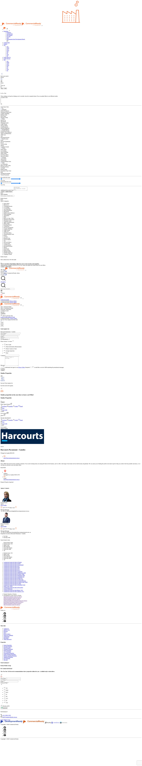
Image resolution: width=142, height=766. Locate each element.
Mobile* (3, 337)
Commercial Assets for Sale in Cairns (12, 583)
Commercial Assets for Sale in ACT (12, 570)
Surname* (3, 334)
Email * (2, 681)
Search (2, 540)
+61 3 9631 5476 (6, 715)
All (2, 108)
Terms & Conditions (8, 635)
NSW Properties (7, 650)
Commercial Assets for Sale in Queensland (13, 565)
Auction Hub (10, 34)
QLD (8, 50)
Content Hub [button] (7, 42)
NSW (8, 48)
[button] (5, 45)
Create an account (5, 299)
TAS (8, 54)
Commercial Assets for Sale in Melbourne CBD (15, 573)
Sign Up (9, 57)
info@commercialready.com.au (9, 717)
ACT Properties (7, 651)
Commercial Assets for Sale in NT (12, 569)
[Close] (2, 323)
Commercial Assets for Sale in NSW (12, 563)
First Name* (3, 333)
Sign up (8, 58)
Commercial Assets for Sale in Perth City (13, 578)
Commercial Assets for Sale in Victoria (13, 562)
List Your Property (8, 646)
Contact (5, 44)
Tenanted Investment (5, 173)
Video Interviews (8, 639)
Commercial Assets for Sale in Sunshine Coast (14, 585)
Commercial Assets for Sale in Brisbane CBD (14, 575)
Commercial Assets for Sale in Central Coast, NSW (16, 582)
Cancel (2, 191)
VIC (8, 46)
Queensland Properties (9, 653)
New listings (9, 35)
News (5, 632)
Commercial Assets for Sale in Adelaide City (14, 577)
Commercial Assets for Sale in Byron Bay (13, 587)
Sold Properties (7, 647)
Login (5, 57)
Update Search (9, 191)
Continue (3, 313)
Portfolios (9, 32)
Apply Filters (8, 266)
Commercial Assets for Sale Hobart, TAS (13, 590)
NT (7, 56)
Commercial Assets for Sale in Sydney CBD (14, 574)
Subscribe (5, 708)
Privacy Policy (13, 301)
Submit (2, 370)
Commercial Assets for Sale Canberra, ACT (14, 591)
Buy (2, 88)
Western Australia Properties (10, 655)
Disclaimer (6, 638)
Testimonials (6, 636)
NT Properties (7, 658)
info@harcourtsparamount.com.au (11, 458)
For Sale (8, 36)
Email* (2, 336)
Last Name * (4, 679)
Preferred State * (4, 682)
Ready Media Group (5, 719)
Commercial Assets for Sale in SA (11, 566)
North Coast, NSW (8, 586)
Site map (6, 659)
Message (3, 365)
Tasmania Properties (8, 657)
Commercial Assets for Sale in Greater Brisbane (15, 581)
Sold (8, 38)
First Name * (4, 678)
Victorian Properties (8, 649)
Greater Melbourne (8, 589)
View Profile (4, 505)
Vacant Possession (5, 174)
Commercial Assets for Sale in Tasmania (13, 571)
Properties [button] (6, 31)
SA (7, 53)
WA (7, 52)
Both (2, 172)
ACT (8, 49)
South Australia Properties (10, 654)
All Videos (3, 281)
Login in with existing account (8, 317)
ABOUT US (7, 630)
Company (3, 355)
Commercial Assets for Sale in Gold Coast (13, 579)
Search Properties (8, 645)
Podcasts (6, 631)
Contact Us (6, 628)
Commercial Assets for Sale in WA (12, 567)
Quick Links (7, 540)
